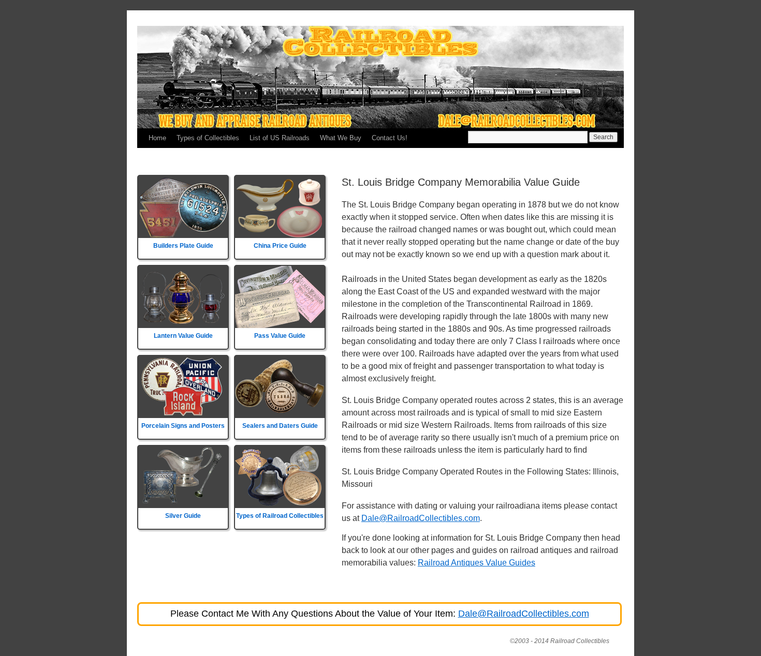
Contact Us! (389, 138)
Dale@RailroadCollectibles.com (420, 518)
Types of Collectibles (208, 138)
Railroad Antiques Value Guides (476, 562)
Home (157, 138)
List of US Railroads (280, 138)
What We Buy (340, 138)
